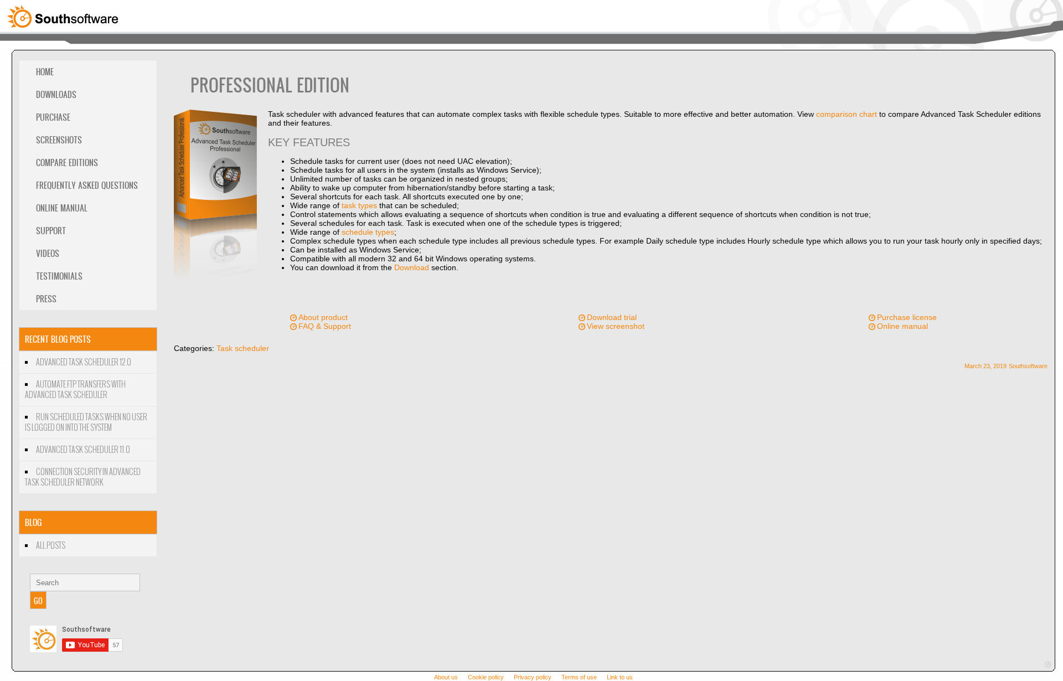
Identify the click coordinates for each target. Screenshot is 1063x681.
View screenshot (615, 326)
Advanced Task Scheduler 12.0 (83, 362)
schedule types (368, 232)
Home (45, 72)
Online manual (902, 326)
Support (51, 230)
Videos (47, 253)
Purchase (53, 117)
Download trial (612, 317)
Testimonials (59, 276)
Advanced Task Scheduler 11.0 (83, 450)
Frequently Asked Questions (87, 185)
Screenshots (59, 140)
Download (411, 267)
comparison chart (846, 114)
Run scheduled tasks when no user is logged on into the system (86, 422)
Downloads (56, 94)
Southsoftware (1028, 366)
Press (46, 299)
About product (323, 317)
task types (359, 205)
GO (38, 600)
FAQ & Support (324, 326)
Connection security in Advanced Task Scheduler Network (83, 477)
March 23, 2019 (985, 366)
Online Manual (61, 208)
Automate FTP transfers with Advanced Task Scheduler (75, 389)
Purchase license (907, 317)
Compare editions (67, 162)
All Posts (50, 545)
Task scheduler (242, 348)
